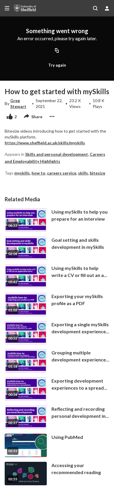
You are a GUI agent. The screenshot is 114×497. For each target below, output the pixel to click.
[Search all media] (95, 8)
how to (38, 172)
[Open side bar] (7, 8)
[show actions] (52, 116)
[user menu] (107, 8)
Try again (57, 64)
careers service (61, 172)
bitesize (97, 172)
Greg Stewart (18, 103)
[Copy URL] (57, 51)
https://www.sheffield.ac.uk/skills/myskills (45, 142)
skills (83, 172)
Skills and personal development (56, 154)
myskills (22, 172)
